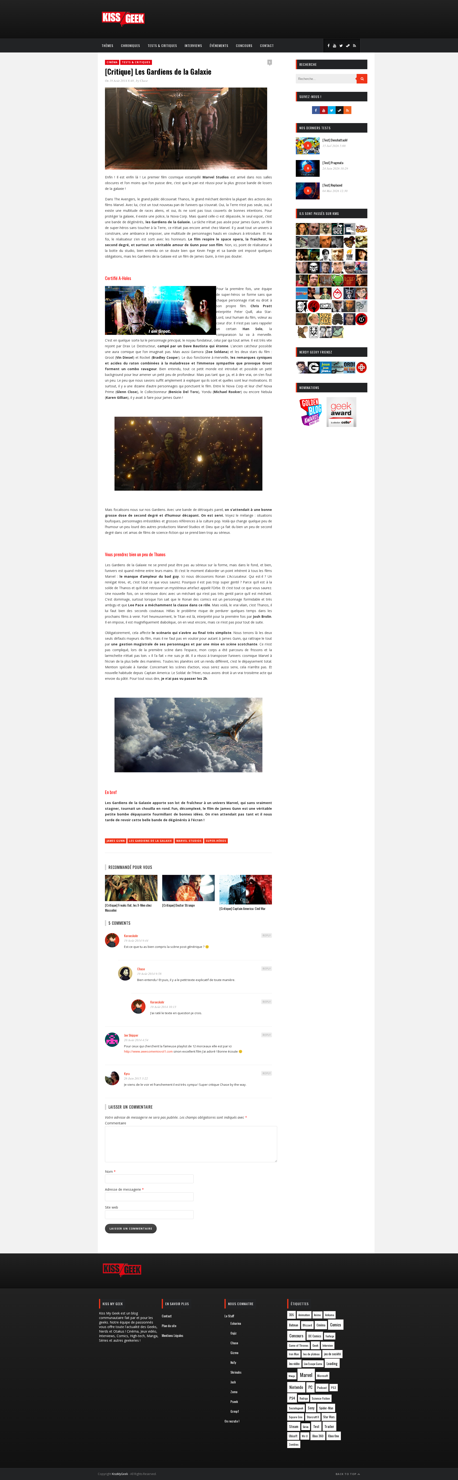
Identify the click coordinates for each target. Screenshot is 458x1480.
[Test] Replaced (332, 184)
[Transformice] (302, 336)
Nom (110, 1171)
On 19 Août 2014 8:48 (120, 80)
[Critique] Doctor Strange (178, 905)
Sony (311, 1407)
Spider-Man (326, 1408)
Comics (335, 1325)
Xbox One (333, 1435)
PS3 (333, 1388)
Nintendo (296, 1387)
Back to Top (346, 1474)
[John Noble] (326, 272)
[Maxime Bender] (314, 297)
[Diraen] (349, 246)
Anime (317, 1315)
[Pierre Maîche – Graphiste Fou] (302, 371)
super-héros (216, 840)
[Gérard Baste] (361, 259)
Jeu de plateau (311, 1354)
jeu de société (332, 1354)
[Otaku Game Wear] (361, 371)
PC (310, 1387)
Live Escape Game (313, 1364)
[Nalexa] (361, 297)
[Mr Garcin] (349, 297)
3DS (291, 1315)
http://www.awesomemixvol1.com (148, 1051)
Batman (293, 1324)
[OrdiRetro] (349, 371)
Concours (244, 45)
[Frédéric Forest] (338, 259)
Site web (111, 1207)
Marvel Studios (189, 840)
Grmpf (234, 1411)
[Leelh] (326, 284)
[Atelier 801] (338, 233)
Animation (304, 1315)
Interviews (193, 45)
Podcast (322, 1387)
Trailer (329, 1426)
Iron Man (294, 1354)
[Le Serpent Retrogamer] (338, 371)
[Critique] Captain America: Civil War (242, 908)
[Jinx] (314, 272)
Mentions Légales (172, 1335)
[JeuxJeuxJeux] (326, 371)
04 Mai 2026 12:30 (335, 191)
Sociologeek (296, 1408)
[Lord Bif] (349, 284)
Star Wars (329, 1417)
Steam (293, 1426)
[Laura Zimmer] (302, 284)
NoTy (233, 1362)
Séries (306, 1427)
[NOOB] (326, 310)
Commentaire (115, 1123)
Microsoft (322, 1376)
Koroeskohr (131, 935)
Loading (332, 1363)
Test (316, 1426)
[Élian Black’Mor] (361, 246)
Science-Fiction (321, 1398)
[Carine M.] (302, 246)
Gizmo (234, 1352)
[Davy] (326, 246)
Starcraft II (313, 1417)
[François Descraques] (326, 259)
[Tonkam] (361, 323)
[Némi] (302, 310)
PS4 (292, 1398)
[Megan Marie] (326, 297)
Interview (328, 1345)
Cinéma (112, 62)
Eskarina (235, 1323)
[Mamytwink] (361, 284)
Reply (267, 935)
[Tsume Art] (314, 336)
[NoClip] (314, 310)
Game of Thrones (298, 1345)
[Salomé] (314, 323)
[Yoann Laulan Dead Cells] (361, 272)
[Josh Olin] (338, 272)
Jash (233, 1381)
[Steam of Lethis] (338, 323)
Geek (315, 1345)
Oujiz (233, 1332)
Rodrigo (304, 1398)
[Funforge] (349, 259)
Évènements (219, 45)
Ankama (329, 1315)
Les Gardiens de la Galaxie (150, 840)
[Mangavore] (302, 297)
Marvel (306, 1374)
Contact (267, 45)
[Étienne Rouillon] (302, 259)
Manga (292, 1376)
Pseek (234, 1401)
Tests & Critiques (162, 45)
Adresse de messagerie (124, 1189)
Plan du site (169, 1325)
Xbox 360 (317, 1435)
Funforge (330, 1336)
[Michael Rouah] (338, 297)
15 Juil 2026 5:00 (334, 146)
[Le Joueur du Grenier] (314, 284)
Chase (144, 80)
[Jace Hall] (302, 272)
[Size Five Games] (326, 323)
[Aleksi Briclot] (302, 233)
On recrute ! (231, 1420)
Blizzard (307, 1325)
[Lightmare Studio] (338, 284)
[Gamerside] (314, 371)
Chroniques (130, 45)
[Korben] (349, 272)
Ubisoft (293, 1436)
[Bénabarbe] (349, 233)
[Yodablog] (338, 336)
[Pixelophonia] (361, 310)
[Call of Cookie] (361, 233)
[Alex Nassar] (314, 233)
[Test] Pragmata (333, 162)
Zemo (233, 1391)
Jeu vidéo (294, 1363)
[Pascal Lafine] (338, 310)
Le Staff (229, 1315)
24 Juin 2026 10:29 (335, 168)
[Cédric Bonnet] (314, 246)
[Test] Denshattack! (335, 139)
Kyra (127, 1073)
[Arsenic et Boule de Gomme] (326, 233)
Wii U (305, 1436)
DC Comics (314, 1336)
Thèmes (107, 45)
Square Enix (295, 1417)
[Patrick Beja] (349, 310)
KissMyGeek (120, 1474)
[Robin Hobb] (302, 323)
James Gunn (116, 840)
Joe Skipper (131, 1035)
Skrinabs (235, 1372)
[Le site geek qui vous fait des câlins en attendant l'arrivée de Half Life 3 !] (123, 25)
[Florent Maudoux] (314, 259)
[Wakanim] (326, 336)
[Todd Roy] (349, 323)
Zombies (294, 1444)
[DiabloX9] (338, 246)
